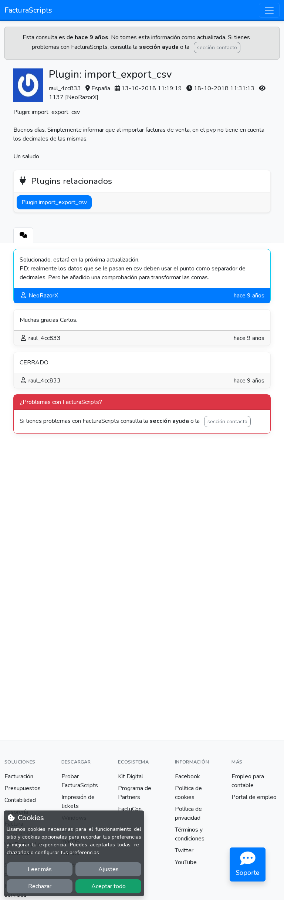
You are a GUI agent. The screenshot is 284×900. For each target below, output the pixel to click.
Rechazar (39, 886)
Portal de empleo (254, 797)
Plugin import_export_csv (54, 202)
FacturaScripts (28, 10)
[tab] (23, 235)
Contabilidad (20, 800)
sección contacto (217, 47)
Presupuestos (22, 788)
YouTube (186, 862)
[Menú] (269, 10)
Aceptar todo (108, 886)
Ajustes (108, 869)
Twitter (184, 850)
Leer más (40, 869)
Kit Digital (130, 776)
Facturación (18, 776)
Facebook (187, 776)
